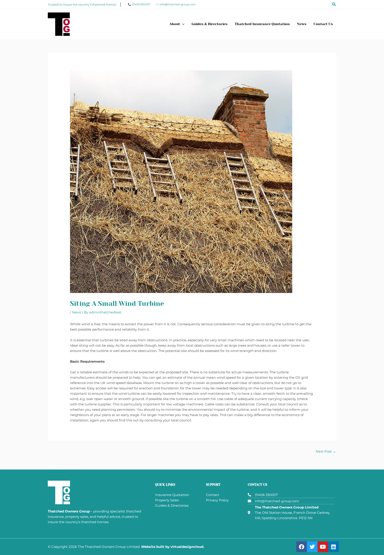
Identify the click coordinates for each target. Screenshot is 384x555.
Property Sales (167, 500)
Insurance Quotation (172, 495)
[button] (334, 4)
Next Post (326, 451)
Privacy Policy (217, 500)
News (76, 312)
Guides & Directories (171, 505)
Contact (212, 495)
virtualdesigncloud (186, 547)
